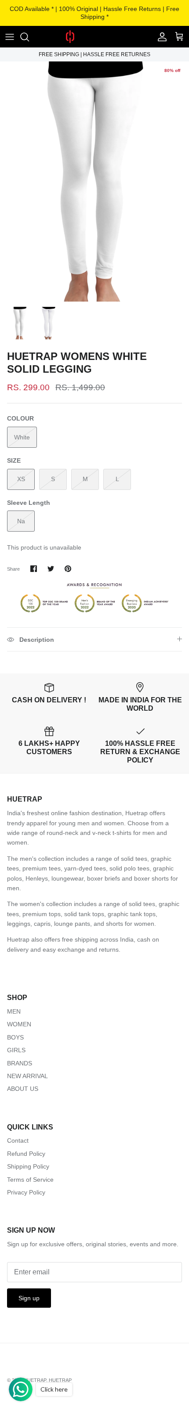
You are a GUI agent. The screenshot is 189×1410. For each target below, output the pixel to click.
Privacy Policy (26, 1192)
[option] (94, 181)
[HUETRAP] (94, 36)
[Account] (160, 37)
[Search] (29, 37)
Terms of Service (30, 1179)
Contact (18, 1140)
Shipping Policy (28, 1166)
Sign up (29, 1298)
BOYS (15, 1037)
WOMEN (19, 1024)
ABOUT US (22, 1088)
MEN (14, 1011)
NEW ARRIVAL (27, 1075)
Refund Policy (26, 1153)
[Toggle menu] (9, 37)
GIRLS (16, 1050)
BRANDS (19, 1063)
